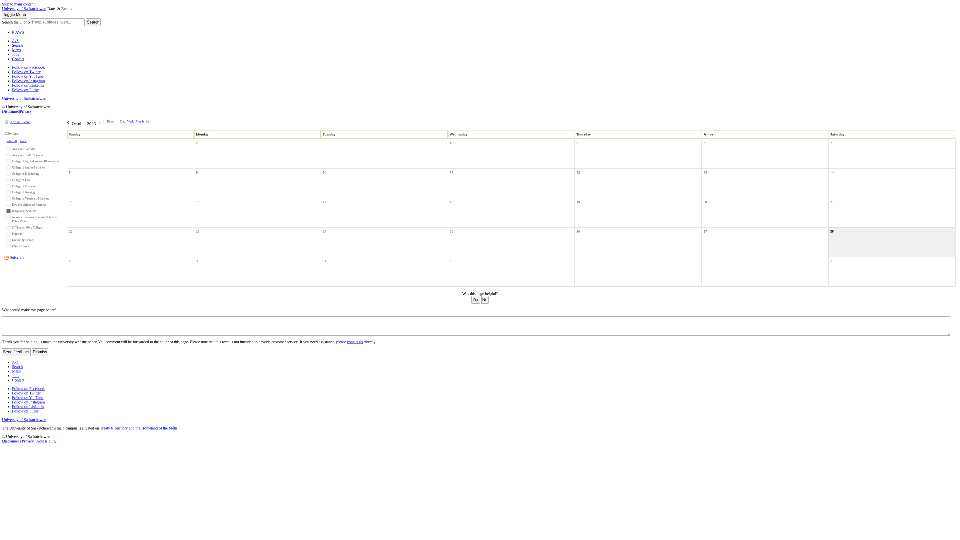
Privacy (26, 111)
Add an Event (20, 122)
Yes (475, 300)
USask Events (20, 246)
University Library (23, 240)
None (23, 141)
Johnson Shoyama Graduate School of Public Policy (35, 219)
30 (198, 261)
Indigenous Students (24, 211)
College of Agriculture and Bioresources (36, 161)
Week (130, 121)
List (148, 121)
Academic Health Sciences (27, 155)
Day (122, 121)
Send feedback (16, 352)
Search (93, 22)
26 (578, 231)
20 (705, 202)
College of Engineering (25, 174)
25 (451, 231)
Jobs (15, 54)
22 (70, 231)
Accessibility (46, 441)
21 (832, 202)
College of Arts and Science (28, 167)
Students (17, 234)
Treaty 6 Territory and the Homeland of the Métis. (139, 428)
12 (578, 172)
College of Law (21, 180)
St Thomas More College (27, 227)
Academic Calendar (23, 149)
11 (451, 172)
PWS (18, 32)
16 (198, 202)
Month (140, 121)
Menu (14, 14)
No (485, 300)
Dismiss (40, 352)
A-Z (15, 41)
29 (70, 261)
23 (198, 231)
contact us (355, 342)
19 (578, 202)
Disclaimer (10, 111)
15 (70, 202)
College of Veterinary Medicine (30, 198)
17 (324, 202)
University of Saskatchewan (24, 8)
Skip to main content (18, 4)
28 (832, 231)
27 (705, 231)
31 (324, 261)
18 (451, 202)
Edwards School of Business (29, 204)
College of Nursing (23, 192)
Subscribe (17, 258)
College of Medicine (24, 186)
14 (832, 172)
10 (324, 172)
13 (705, 172)
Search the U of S (16, 22)
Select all (11, 141)
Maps (16, 50)
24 (324, 231)
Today (110, 121)
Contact (18, 59)
